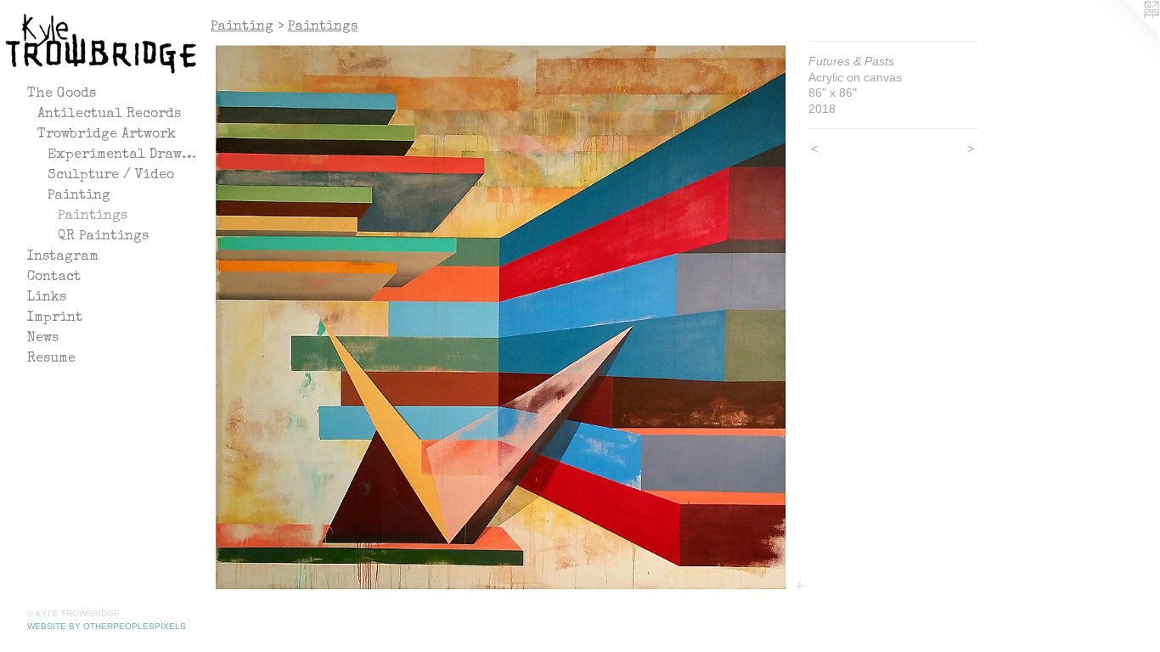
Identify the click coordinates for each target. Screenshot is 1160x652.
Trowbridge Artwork (106, 135)
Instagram (63, 257)
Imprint (54, 318)
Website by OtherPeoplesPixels (106, 626)
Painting (79, 196)
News (43, 339)
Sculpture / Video (111, 176)
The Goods (61, 94)
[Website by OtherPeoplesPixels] (1126, 34)
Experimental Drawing (122, 155)
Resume (51, 359)
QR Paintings (103, 237)
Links (46, 298)
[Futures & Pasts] (501, 318)
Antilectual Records (109, 114)
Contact (54, 277)
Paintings (92, 216)
